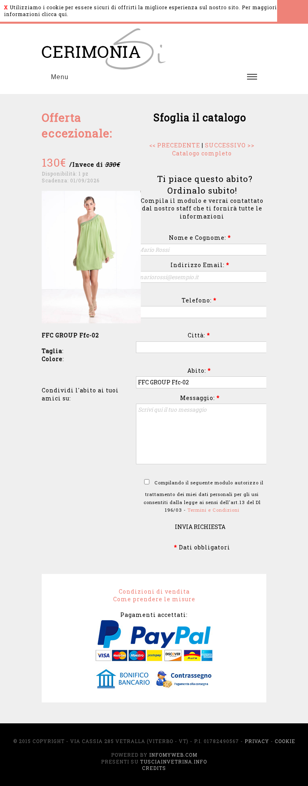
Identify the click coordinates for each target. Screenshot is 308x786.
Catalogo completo (202, 153)
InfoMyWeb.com (173, 754)
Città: (199, 335)
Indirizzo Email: (199, 265)
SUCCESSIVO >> (230, 145)
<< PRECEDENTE (174, 145)
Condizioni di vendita (154, 591)
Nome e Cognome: (200, 237)
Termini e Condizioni (213, 510)
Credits (154, 768)
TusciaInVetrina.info (173, 761)
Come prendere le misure (154, 599)
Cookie (285, 741)
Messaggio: (200, 398)
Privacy (257, 741)
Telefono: (199, 300)
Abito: (199, 370)
